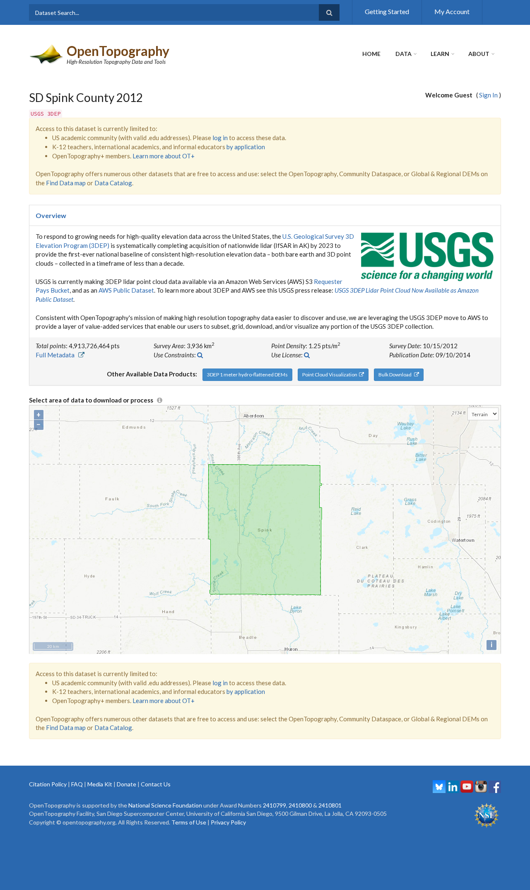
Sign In (488, 95)
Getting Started (387, 11)
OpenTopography (118, 51)
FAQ (77, 784)
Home (371, 53)
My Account (452, 11)
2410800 (300, 805)
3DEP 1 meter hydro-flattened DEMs (247, 374)
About (478, 53)
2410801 (330, 805)
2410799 (274, 805)
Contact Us (156, 784)
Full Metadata (57, 355)
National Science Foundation (165, 805)
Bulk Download (396, 374)
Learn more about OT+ (163, 156)
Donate (126, 784)
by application (245, 146)
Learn (440, 53)
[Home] (47, 53)
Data (403, 53)
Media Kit (99, 784)
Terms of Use (188, 822)
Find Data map (66, 183)
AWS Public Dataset (126, 290)
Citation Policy (48, 784)
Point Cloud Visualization (330, 374)
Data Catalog (113, 183)
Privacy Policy (228, 822)
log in (220, 137)
